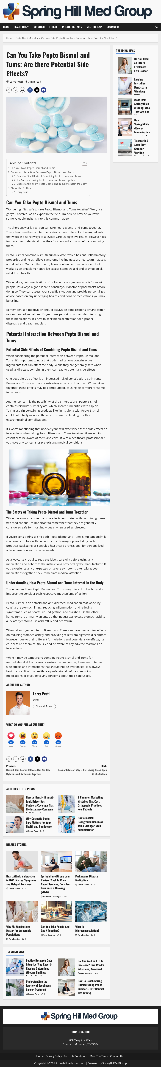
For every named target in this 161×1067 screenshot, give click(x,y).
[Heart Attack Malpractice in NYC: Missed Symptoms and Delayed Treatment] (22, 861)
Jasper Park (33, 994)
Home (6, 27)
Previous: (28, 770)
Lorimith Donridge (52, 896)
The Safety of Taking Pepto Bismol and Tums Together (46, 180)
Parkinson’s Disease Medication (86, 878)
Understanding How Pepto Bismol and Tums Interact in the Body (52, 183)
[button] (9, 89)
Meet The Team (94, 27)
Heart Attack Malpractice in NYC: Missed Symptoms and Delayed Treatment (21, 880)
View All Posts (44, 706)
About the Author (21, 188)
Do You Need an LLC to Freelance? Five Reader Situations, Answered (66, 967)
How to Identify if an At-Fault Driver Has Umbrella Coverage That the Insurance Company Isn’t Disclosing (15, 804)
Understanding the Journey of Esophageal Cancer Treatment (15, 987)
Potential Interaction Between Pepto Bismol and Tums (43, 172)
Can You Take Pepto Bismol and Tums (33, 168)
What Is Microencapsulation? (87, 929)
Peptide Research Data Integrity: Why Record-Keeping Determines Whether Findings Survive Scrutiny (15, 967)
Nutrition (39, 27)
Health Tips (20, 27)
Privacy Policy (54, 1056)
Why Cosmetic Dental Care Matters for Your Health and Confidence (15, 824)
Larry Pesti (16, 81)
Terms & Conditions (76, 1056)
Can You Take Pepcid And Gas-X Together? (55, 929)
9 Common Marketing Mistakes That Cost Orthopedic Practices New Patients (66, 804)
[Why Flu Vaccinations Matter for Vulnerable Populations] (22, 911)
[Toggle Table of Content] (83, 163)
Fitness (53, 27)
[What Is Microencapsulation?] (91, 911)
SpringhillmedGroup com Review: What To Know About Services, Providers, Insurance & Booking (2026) (56, 884)
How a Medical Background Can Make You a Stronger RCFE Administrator (66, 824)
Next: (82, 770)
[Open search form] (156, 27)
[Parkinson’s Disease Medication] (91, 861)
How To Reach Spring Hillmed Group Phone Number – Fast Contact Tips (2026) (66, 987)
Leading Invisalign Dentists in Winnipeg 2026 (125, 86)
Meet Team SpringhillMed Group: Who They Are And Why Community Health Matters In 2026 (125, 106)
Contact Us (113, 27)
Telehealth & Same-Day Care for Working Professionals (125, 147)
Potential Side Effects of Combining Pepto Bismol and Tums (49, 176)
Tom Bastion (14, 888)
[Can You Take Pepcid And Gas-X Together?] (56, 911)
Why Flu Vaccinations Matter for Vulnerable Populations (18, 930)
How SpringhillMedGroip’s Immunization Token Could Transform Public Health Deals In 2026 (125, 127)
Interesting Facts (72, 27)
